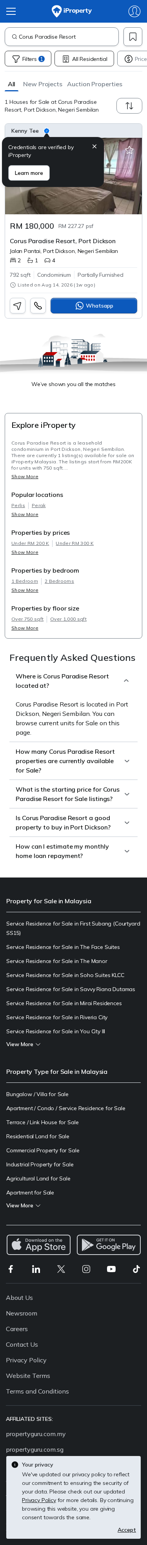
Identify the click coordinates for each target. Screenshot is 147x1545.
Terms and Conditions (37, 1391)
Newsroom (21, 1313)
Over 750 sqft (27, 619)
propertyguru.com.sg (35, 1449)
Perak (39, 505)
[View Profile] (73, 131)
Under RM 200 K (30, 543)
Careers (17, 1329)
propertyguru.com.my (36, 1434)
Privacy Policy (26, 1360)
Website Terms (28, 1375)
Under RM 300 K (74, 543)
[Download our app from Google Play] (109, 1245)
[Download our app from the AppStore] (39, 1245)
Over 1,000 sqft (68, 619)
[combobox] (68, 36)
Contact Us (22, 1344)
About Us (19, 1297)
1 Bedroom (24, 581)
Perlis (18, 505)
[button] (11, 83)
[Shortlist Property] (129, 150)
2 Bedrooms (59, 581)
